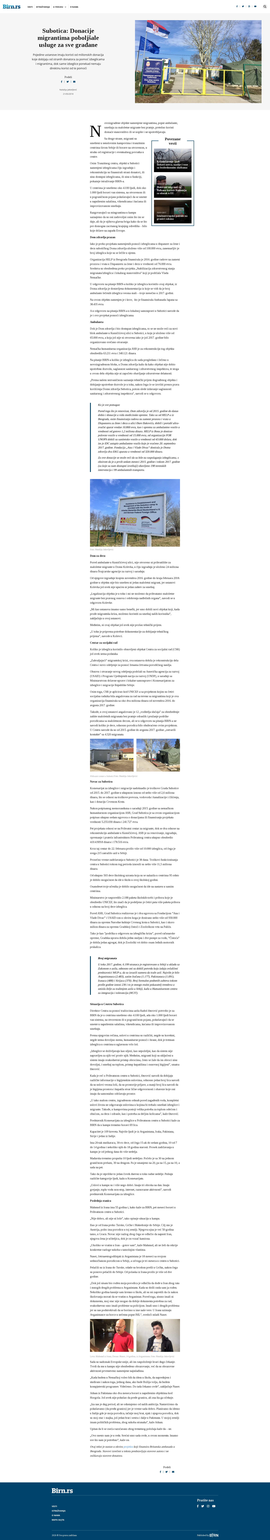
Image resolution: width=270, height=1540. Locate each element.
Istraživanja (43, 7)
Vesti (30, 7)
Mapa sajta (58, 1520)
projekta (128, 1446)
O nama (74, 7)
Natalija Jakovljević (68, 89)
